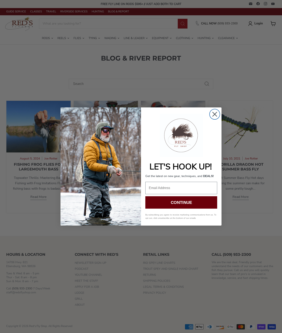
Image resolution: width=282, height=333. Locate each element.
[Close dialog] (215, 114)
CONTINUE (181, 202)
